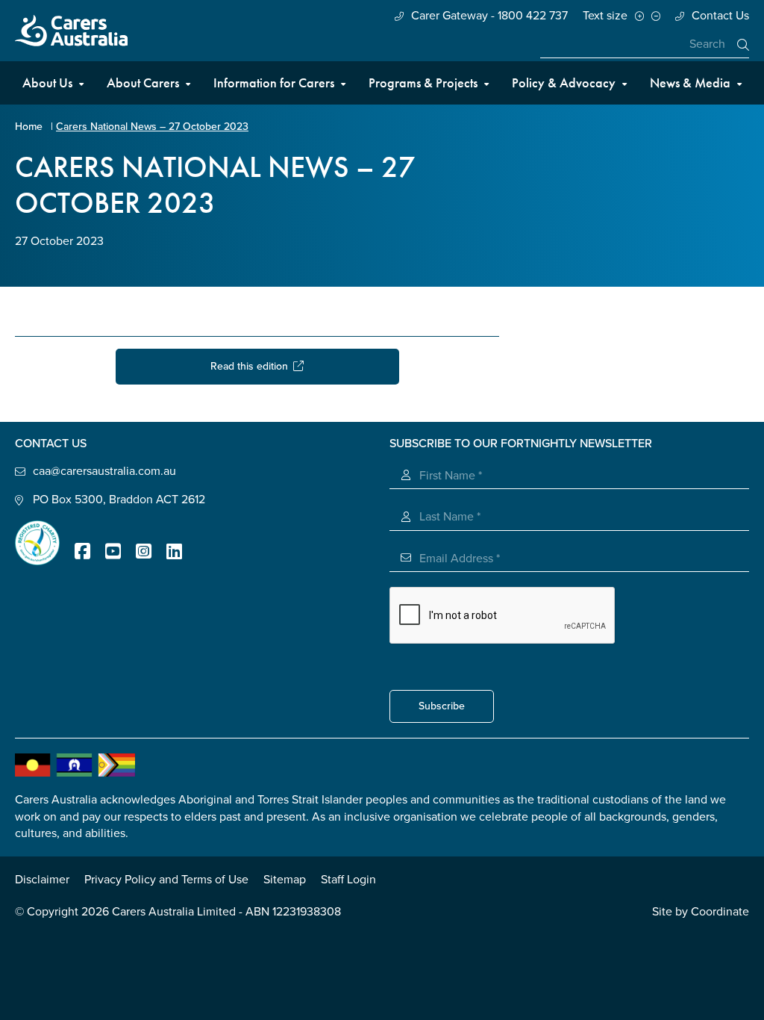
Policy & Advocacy (564, 82)
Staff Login (348, 879)
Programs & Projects (423, 82)
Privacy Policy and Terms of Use (166, 879)
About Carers (143, 82)
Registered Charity (37, 542)
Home (29, 126)
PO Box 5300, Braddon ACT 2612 (119, 499)
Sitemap (284, 879)
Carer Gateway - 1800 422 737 (489, 15)
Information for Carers (273, 82)
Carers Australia (71, 30)
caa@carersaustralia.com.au (104, 471)
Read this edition (251, 366)
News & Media (690, 82)
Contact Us (720, 15)
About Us (47, 82)
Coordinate (720, 911)
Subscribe (442, 706)
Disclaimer (42, 879)
